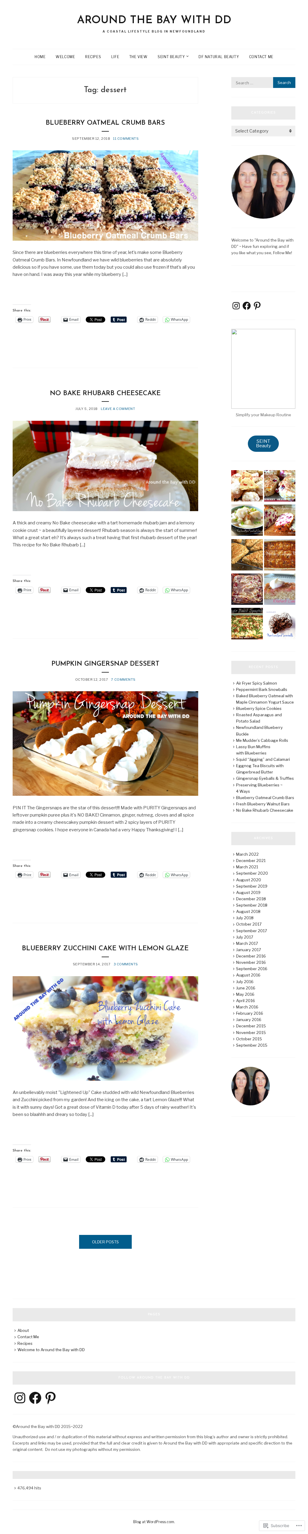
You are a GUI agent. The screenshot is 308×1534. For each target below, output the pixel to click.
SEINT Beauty (171, 57)
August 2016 (248, 975)
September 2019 (251, 886)
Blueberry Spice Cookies (259, 708)
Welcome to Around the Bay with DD (51, 1349)
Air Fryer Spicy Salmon (256, 683)
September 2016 (251, 968)
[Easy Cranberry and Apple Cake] (247, 590)
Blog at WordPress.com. (154, 1522)
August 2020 (248, 879)
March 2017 (247, 943)
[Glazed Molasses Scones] (247, 555)
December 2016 (251, 956)
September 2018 (251, 905)
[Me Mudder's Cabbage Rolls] (279, 555)
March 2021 (247, 866)
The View (138, 57)
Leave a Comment (118, 409)
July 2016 (245, 981)
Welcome (65, 57)
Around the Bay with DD (154, 20)
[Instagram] (236, 306)
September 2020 (252, 873)
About (23, 1330)
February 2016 (249, 1013)
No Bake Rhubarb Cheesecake (105, 393)
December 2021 (251, 860)
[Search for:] (263, 82)
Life (115, 57)
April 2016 (245, 1000)
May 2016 (245, 994)
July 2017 (244, 937)
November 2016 (251, 962)
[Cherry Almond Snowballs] (247, 486)
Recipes (93, 57)
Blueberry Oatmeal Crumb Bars (105, 123)
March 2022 (247, 854)
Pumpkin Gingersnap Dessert (105, 664)
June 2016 (245, 988)
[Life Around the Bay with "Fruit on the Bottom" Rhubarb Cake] (279, 590)
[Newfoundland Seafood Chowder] (247, 521)
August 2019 (248, 892)
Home (40, 57)
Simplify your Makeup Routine (263, 414)
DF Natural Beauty (219, 57)
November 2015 (251, 1032)
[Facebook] (246, 306)
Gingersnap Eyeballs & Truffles (265, 778)
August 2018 (248, 911)
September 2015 (251, 1045)
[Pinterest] (257, 306)
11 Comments (126, 138)
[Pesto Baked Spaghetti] (247, 624)
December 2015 (251, 1025)
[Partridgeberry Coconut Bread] (279, 521)
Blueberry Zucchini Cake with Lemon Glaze (105, 948)
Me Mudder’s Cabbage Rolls (262, 740)
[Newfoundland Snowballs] (279, 624)
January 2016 (248, 1019)
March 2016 (247, 1006)
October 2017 (249, 924)
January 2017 (248, 949)
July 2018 (245, 917)
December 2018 (251, 898)
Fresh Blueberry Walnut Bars (263, 803)
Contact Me (261, 57)
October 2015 (249, 1038)
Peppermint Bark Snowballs (261, 689)
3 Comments (126, 964)
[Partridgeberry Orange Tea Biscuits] (279, 486)
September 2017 (251, 930)
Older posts (105, 1241)
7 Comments (123, 679)
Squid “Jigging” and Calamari (263, 759)
